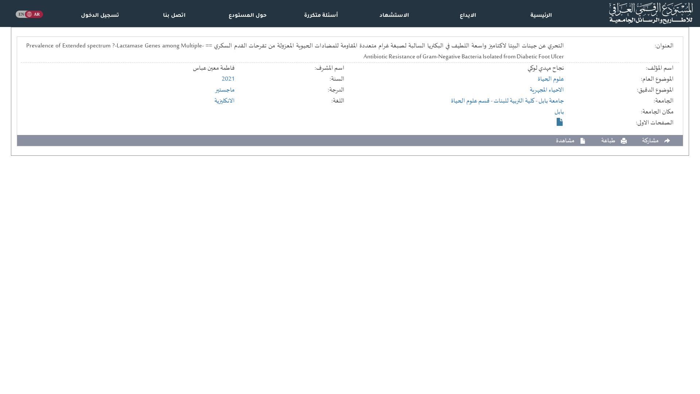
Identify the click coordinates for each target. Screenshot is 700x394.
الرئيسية (541, 16)
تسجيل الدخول (100, 16)
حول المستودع (248, 16)
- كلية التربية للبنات (516, 101)
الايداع (468, 16)
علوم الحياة (551, 79)
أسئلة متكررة (321, 16)
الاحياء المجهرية (547, 90)
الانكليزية (224, 101)
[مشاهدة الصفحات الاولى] (560, 122)
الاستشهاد (394, 16)
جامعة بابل (551, 101)
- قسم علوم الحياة (472, 101)
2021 (228, 79)
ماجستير (225, 90)
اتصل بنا (174, 16)
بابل (559, 112)
